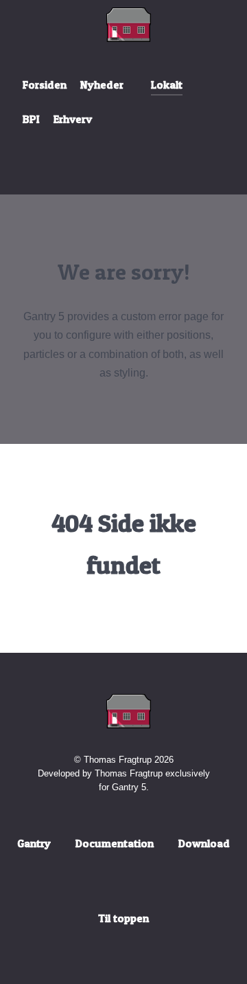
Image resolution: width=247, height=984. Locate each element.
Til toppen (123, 918)
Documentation (114, 843)
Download (204, 843)
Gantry (34, 843)
